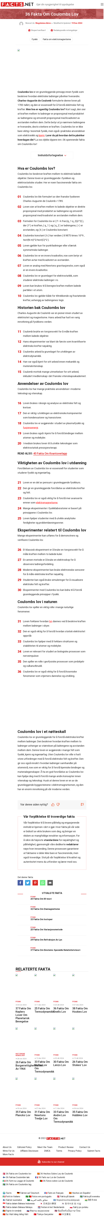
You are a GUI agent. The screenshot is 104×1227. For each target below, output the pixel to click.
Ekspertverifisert (38, 30)
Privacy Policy (75, 1151)
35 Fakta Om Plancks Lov (23, 1113)
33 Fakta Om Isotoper (41, 919)
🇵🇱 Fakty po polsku (79, 1207)
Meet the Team (44, 1147)
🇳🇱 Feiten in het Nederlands (51, 1207)
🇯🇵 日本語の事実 (48, 1203)
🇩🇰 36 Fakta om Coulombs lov (17, 1173)
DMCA (47, 1151)
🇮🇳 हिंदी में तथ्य (91, 1200)
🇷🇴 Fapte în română (12, 1210)
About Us (7, 1147)
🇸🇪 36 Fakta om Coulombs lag (17, 1184)
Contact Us (84, 1147)
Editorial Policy (24, 1147)
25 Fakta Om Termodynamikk (44, 1010)
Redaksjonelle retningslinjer (65, 30)
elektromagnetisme (47, 502)
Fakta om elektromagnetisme (57, 39)
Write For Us (8, 1151)
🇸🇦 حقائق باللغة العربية (37, 1200)
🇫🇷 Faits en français (54, 1193)
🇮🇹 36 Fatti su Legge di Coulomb (18, 1181)
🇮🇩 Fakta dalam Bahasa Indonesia (19, 1203)
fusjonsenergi (30, 427)
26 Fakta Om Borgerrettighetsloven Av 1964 (29, 1065)
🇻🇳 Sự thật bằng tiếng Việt (15, 1214)
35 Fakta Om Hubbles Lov (80, 1113)
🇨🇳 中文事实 (65, 1214)
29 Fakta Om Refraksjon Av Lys (46, 939)
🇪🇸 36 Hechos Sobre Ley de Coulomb (55, 1173)
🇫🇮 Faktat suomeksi (12, 1200)
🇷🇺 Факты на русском (38, 1210)
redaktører (72, 844)
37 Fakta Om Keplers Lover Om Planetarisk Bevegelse (23, 1015)
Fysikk (35, 39)
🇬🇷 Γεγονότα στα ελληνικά (66, 1200)
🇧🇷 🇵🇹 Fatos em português (38, 1196)
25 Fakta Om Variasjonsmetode (46, 929)
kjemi (42, 135)
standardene (51, 840)
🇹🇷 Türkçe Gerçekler (43, 1214)
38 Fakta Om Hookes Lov (80, 1010)
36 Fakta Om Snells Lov (61, 1010)
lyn (50, 621)
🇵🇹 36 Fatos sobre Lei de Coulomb (56, 1181)
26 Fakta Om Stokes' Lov (80, 1063)
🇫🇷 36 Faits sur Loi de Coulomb (50, 1177)
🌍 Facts (7, 1193)
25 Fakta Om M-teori (41, 899)
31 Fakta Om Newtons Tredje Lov (42, 1115)
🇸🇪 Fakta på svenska (90, 1196)
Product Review (66, 1147)
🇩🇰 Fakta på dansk (65, 1196)
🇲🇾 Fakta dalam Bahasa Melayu (17, 1207)
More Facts (8, 1154)
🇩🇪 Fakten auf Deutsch (28, 1193)
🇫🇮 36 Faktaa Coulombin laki (16, 1177)
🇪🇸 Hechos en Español (79, 1193)
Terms (59, 1151)
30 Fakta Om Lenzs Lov (61, 1063)
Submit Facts (93, 1151)
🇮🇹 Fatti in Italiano (11, 1196)
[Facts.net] (17, 4)
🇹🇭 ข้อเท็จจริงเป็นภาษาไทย (67, 1210)
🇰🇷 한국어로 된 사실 (71, 1203)
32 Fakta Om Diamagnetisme (45, 909)
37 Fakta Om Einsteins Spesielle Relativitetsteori (55, 950)
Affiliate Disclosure (29, 1151)
